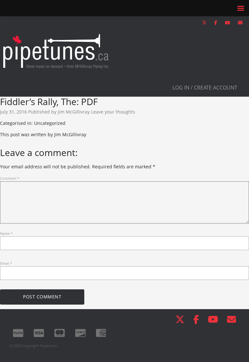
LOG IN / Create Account (204, 87)
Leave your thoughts (113, 112)
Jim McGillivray (74, 112)
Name (6, 233)
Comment (9, 178)
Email (6, 263)
